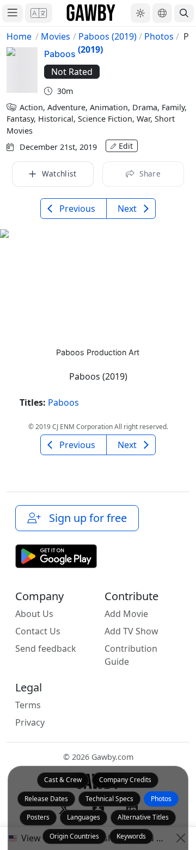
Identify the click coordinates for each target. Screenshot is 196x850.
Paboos (63, 402)
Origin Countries (74, 836)
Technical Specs (109, 798)
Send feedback (45, 648)
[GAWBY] (91, 13)
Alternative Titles (143, 817)
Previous (76, 209)
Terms (28, 705)
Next (128, 209)
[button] (38, 13)
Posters (38, 817)
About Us (34, 614)
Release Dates (46, 798)
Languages (83, 817)
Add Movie (126, 614)
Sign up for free (85, 518)
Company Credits (125, 779)
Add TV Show (131, 631)
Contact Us (37, 631)
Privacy (30, 722)
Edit (126, 146)
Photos (161, 798)
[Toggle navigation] (12, 13)
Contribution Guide (131, 655)
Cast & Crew (63, 779)
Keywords (131, 836)
